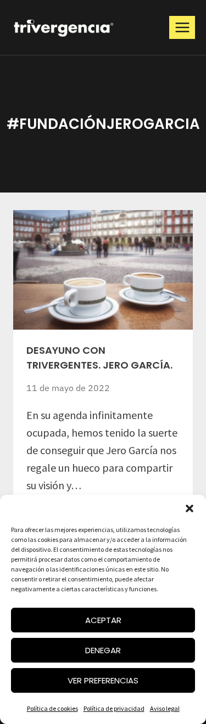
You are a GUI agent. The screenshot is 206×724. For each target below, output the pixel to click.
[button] (189, 508)
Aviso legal (165, 708)
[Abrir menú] (182, 27)
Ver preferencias (103, 680)
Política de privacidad (113, 708)
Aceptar (103, 620)
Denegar (103, 650)
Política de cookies (52, 708)
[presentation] (103, 270)
